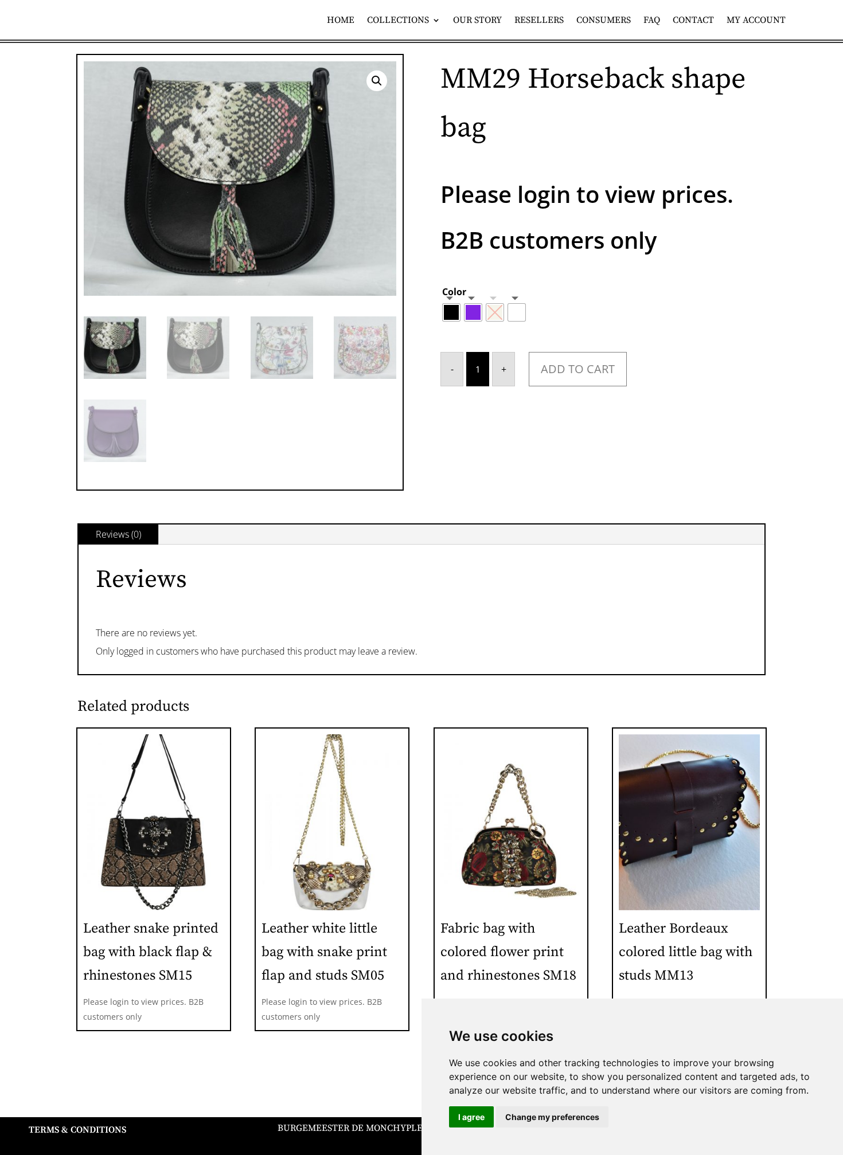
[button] (376, 81)
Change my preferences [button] (552, 1117)
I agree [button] (471, 1117)
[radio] (451, 312)
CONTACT (693, 21)
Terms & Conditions (77, 1130)
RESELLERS (539, 21)
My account (756, 21)
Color (454, 291)
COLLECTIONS (398, 21)
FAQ (651, 21)
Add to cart (578, 369)
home (340, 21)
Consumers (603, 21)
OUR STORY (477, 21)
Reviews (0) (118, 534)
